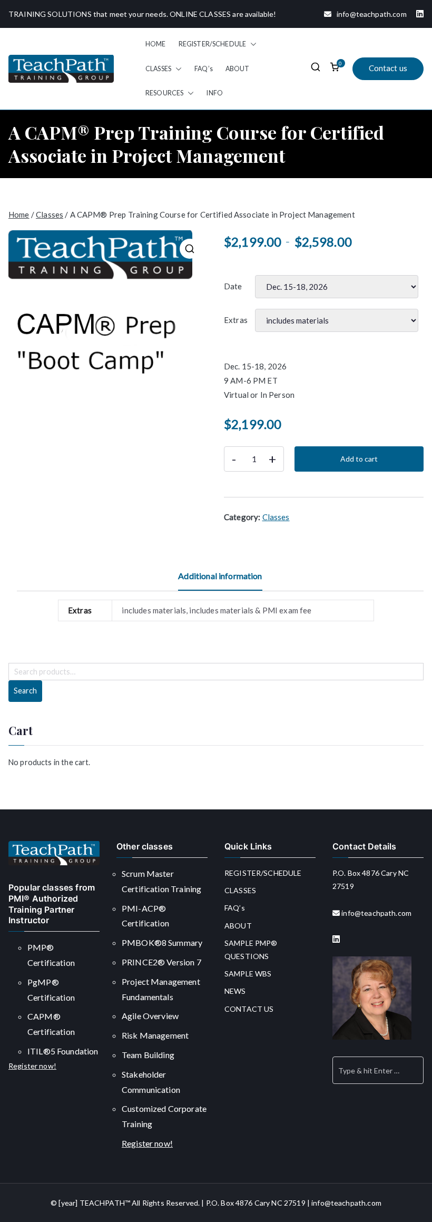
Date (233, 286)
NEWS (235, 990)
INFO (215, 93)
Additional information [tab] (220, 576)
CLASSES (158, 69)
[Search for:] (378, 1070)
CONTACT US (249, 1008)
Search (25, 690)
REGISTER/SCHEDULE (213, 44)
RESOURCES (164, 93)
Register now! (32, 1065)
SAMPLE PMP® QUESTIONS (251, 950)
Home (19, 214)
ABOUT (237, 69)
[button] (251, 44)
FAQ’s (203, 69)
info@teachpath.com (369, 13)
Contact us (388, 68)
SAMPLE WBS (248, 973)
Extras (236, 320)
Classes (49, 214)
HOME (155, 44)
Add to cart (359, 458)
